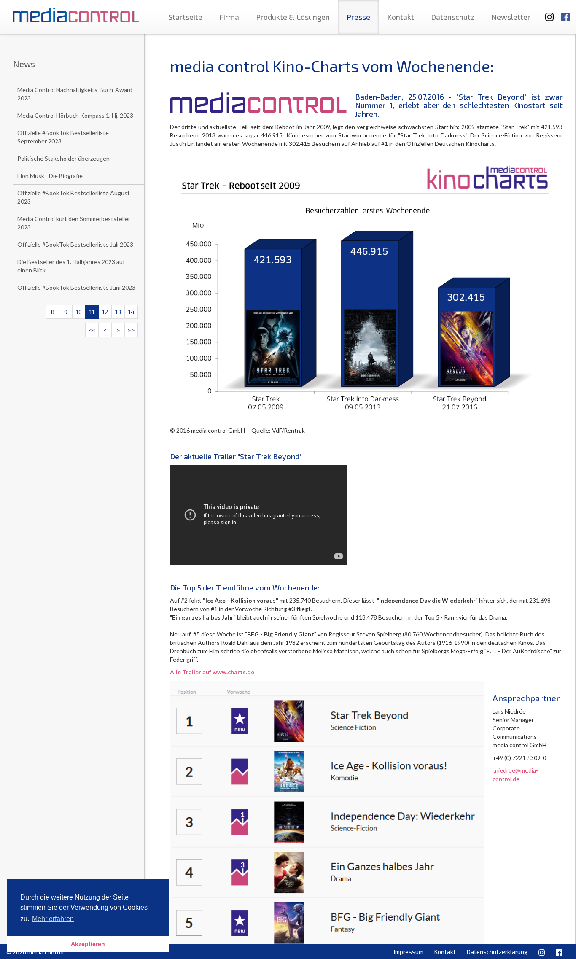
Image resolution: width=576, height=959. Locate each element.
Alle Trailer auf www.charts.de (212, 672)
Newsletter (510, 17)
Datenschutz (452, 17)
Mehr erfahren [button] (53, 918)
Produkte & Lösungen (293, 17)
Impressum (408, 951)
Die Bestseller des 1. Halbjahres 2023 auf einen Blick (71, 266)
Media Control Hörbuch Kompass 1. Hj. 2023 (75, 115)
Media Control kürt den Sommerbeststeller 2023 (73, 223)
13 (118, 311)
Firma (229, 17)
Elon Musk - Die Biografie (50, 175)
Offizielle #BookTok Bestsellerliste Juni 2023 (76, 287)
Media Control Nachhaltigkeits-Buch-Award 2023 (74, 94)
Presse (358, 17)
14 (131, 311)
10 (79, 311)
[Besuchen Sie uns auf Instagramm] (547, 12)
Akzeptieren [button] (88, 943)
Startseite (185, 17)
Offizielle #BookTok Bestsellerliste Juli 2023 (75, 244)
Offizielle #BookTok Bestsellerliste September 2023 (63, 137)
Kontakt (400, 17)
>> (131, 330)
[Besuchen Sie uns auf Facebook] (565, 12)
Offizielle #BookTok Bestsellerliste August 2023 (73, 197)
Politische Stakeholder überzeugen (63, 158)
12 (105, 311)
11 (91, 311)
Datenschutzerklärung (497, 951)
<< (92, 330)
